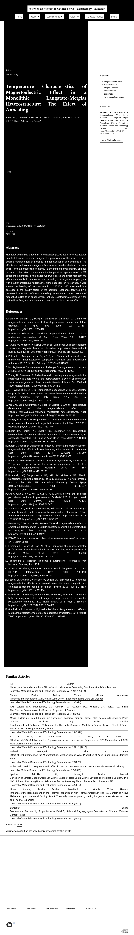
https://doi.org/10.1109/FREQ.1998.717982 (30, 489)
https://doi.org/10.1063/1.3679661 (40, 519)
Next (19, 824)
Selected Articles (94, 16)
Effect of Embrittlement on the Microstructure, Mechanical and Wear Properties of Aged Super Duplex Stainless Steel (69, 757)
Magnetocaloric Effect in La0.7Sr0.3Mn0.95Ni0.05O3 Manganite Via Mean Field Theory (79, 766)
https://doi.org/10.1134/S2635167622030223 (59, 351)
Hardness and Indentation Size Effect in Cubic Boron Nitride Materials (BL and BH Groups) (56, 698)
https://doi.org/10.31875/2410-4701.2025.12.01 (26, 226)
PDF (9, 172)
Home (19, 16)
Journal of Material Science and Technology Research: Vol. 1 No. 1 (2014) (48, 691)
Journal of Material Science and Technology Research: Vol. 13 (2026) (45, 713)
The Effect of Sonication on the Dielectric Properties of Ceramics (43, 710)
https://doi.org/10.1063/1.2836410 (26, 329)
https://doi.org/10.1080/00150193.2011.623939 (40, 616)
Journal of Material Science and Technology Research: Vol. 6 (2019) (46, 803)
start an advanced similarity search (38, 831)
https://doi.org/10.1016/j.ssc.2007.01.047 (30, 504)
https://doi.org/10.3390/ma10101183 (27, 471)
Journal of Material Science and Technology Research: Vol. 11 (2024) (45, 702)
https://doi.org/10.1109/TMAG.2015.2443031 (32, 605)
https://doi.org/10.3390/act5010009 (49, 363)
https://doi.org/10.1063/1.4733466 (26, 590)
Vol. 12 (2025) (12, 75)
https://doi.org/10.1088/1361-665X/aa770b (30, 556)
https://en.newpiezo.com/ (61, 538)
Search (114, 16)
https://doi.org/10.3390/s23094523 (26, 534)
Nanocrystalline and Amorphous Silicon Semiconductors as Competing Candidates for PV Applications (63, 687)
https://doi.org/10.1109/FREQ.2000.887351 (30, 575)
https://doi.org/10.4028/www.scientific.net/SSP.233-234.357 (39, 456)
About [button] (73, 16)
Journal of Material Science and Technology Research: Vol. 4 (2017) (46, 785)
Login (129, 2)
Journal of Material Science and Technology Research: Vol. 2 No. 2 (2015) (49, 747)
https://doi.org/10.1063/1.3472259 (57, 415)
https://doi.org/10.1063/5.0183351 (26, 340)
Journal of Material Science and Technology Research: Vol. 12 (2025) (45, 770)
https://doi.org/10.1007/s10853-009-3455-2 (37, 385)
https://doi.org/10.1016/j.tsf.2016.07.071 (29, 400)
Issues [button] (33, 16)
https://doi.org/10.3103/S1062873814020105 (32, 441)
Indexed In (70, 909)
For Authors (11, 909)
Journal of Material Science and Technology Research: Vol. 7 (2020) (46, 762)
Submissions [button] (53, 16)
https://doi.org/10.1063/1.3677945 (35, 426)
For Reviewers (52, 909)
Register (119, 2)
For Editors (31, 909)
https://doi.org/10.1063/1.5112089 (56, 370)
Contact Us (91, 909)
